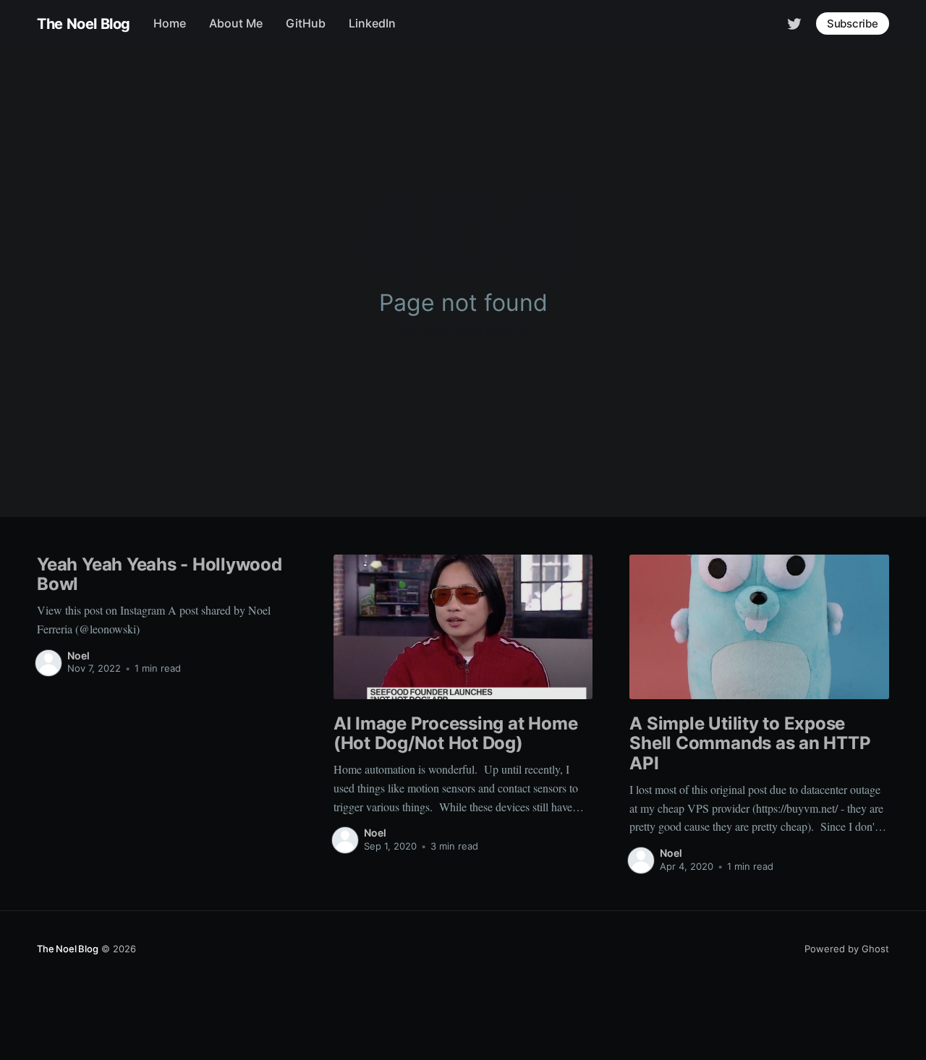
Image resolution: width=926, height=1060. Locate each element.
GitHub (306, 23)
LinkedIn (372, 23)
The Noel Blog (83, 24)
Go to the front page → (463, 330)
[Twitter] (794, 22)
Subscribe (852, 23)
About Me (236, 23)
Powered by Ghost (846, 948)
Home (169, 23)
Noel (78, 655)
